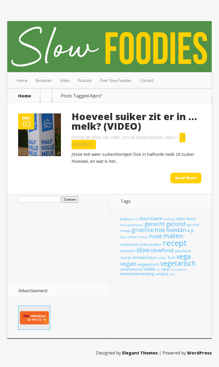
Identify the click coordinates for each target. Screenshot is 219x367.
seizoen (127, 250)
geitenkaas (135, 225)
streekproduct (144, 257)
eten (181, 218)
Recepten (44, 80)
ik (188, 230)
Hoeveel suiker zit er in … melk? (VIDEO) (134, 121)
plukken (155, 244)
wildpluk (162, 274)
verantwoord (131, 269)
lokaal (142, 237)
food (191, 218)
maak (155, 236)
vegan (128, 263)
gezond (176, 224)
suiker (162, 258)
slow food (183, 250)
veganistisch (148, 264)
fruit (123, 225)
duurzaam (151, 218)
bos (136, 219)
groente (143, 230)
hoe (160, 230)
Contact (147, 80)
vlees (165, 269)
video (149, 269)
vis (158, 269)
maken (173, 235)
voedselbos (179, 269)
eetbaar (169, 219)
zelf (172, 274)
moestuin (129, 244)
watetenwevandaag (137, 273)
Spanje (125, 257)
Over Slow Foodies (116, 80)
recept (175, 243)
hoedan (176, 230)
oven (144, 244)
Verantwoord (149, 137)
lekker (132, 237)
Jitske (97, 137)
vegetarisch (178, 263)
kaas (123, 237)
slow (143, 250)
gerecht (154, 224)
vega (184, 256)
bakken (126, 218)
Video (65, 80)
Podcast (85, 80)
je (192, 230)
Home (22, 80)
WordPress (199, 353)
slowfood (162, 250)
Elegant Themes (140, 353)
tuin (171, 257)
